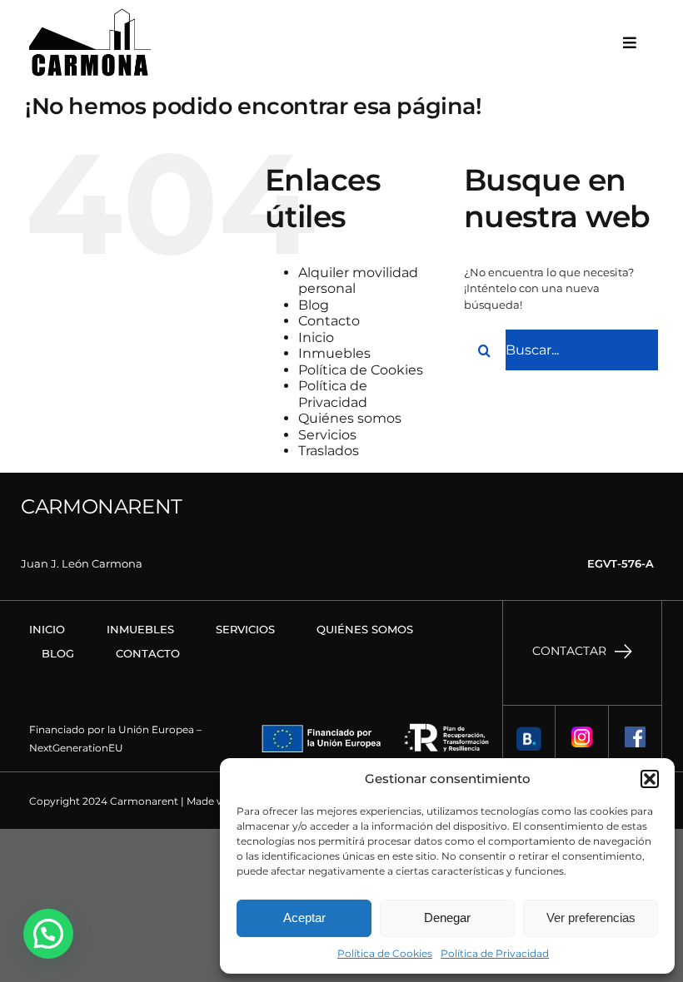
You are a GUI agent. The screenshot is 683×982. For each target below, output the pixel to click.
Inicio (316, 337)
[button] (649, 779)
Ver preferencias (591, 917)
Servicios (327, 435)
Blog (313, 305)
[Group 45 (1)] (528, 731)
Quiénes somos (349, 418)
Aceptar (304, 917)
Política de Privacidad (495, 953)
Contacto (329, 321)
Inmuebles (334, 353)
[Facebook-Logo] (635, 731)
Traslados (328, 451)
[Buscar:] (561, 349)
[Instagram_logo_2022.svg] (581, 731)
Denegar (447, 917)
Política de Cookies (384, 953)
